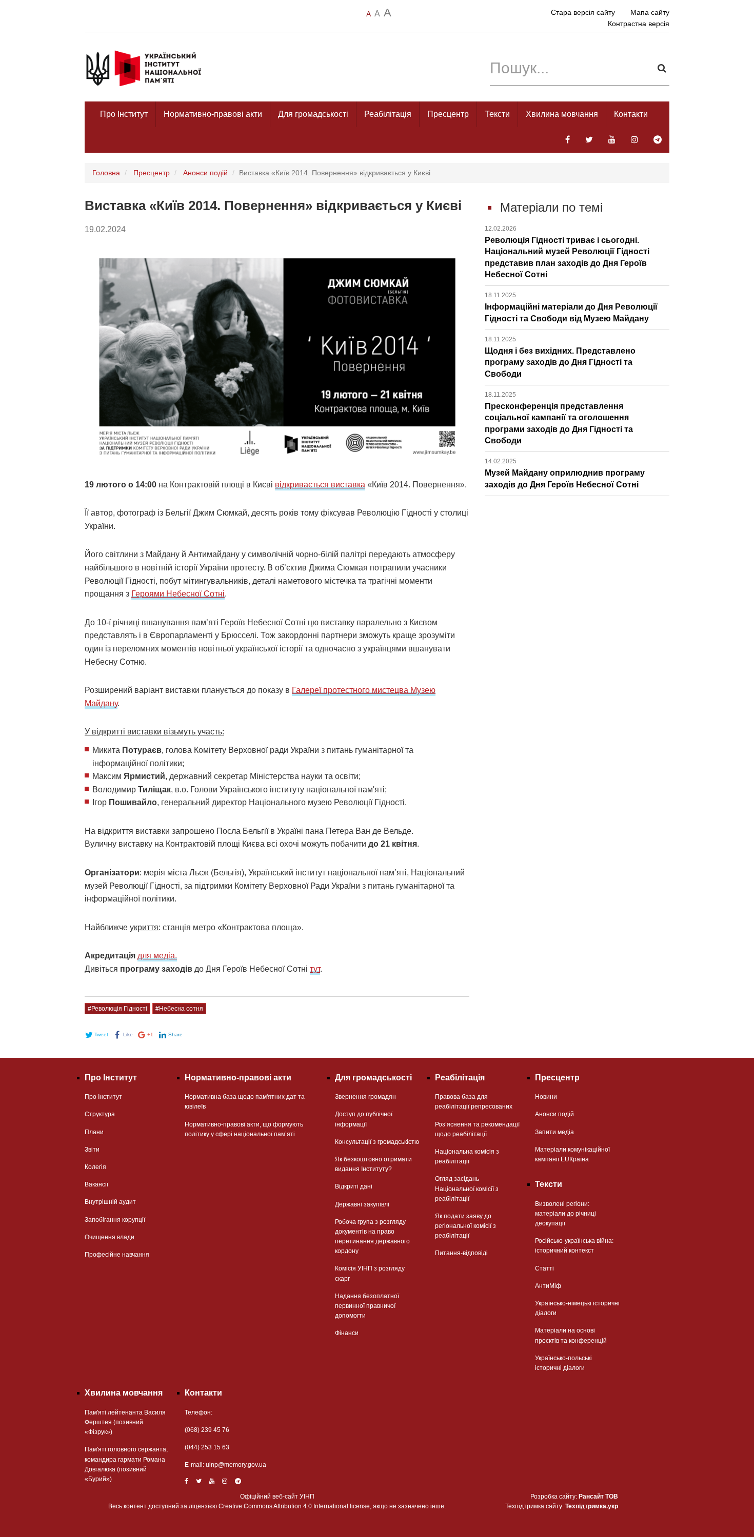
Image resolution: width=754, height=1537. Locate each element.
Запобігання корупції (115, 1219)
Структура (100, 1114)
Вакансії (96, 1184)
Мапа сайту (649, 12)
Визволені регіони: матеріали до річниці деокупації (565, 1213)
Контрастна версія (638, 23)
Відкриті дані (353, 1186)
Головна (106, 173)
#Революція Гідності (117, 1008)
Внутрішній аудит (110, 1201)
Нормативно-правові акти (213, 114)
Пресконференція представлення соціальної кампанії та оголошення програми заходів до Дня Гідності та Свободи (559, 418)
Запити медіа (554, 1132)
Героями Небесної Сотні (178, 593)
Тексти (497, 114)
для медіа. (157, 955)
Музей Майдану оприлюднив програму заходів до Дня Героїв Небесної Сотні (565, 473)
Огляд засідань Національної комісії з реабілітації (467, 1188)
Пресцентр (448, 114)
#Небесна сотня (179, 1008)
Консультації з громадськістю (377, 1141)
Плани (94, 1132)
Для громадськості (313, 114)
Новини (546, 1096)
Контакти (631, 114)
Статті (544, 1268)
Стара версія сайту (583, 12)
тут (315, 969)
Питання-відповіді (461, 1253)
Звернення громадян (365, 1096)
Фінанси (347, 1333)
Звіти (92, 1149)
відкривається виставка (320, 484)
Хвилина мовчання (562, 114)
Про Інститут (124, 114)
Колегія (95, 1167)
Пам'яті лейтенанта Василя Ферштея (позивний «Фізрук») (125, 1422)
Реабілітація (387, 114)
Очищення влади (109, 1237)
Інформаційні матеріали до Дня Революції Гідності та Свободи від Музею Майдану (571, 307)
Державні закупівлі (362, 1204)
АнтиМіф (548, 1285)
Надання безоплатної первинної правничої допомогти (367, 1306)
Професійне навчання (117, 1254)
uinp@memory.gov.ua (236, 1464)
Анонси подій (205, 173)
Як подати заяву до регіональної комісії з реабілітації (465, 1226)
